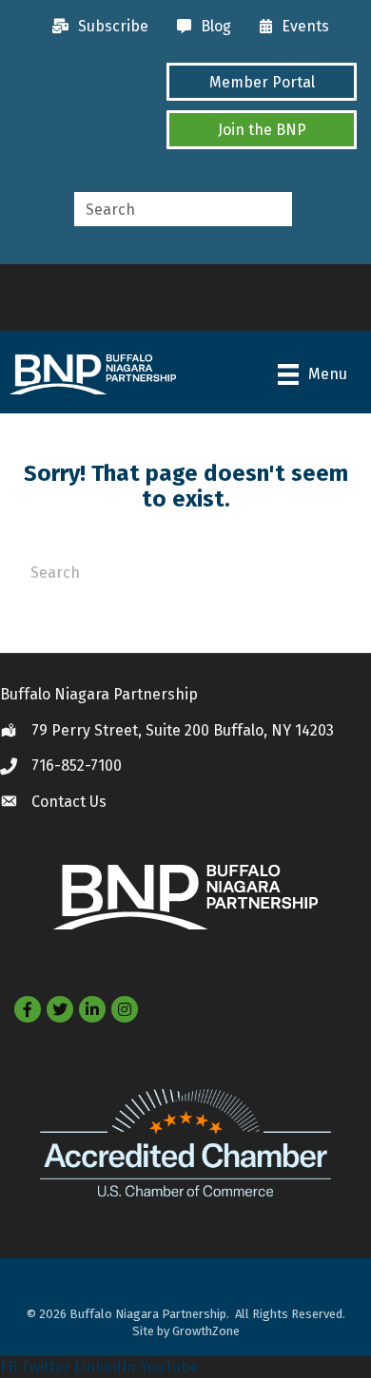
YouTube (169, 1367)
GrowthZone (206, 1331)
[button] (261, 82)
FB (8, 1367)
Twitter (45, 1367)
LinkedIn (105, 1367)
